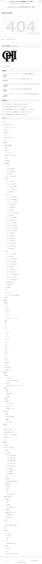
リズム (6, 305)
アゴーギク (7, 313)
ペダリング (7, 344)
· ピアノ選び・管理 (8, 377)
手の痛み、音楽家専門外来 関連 (11, 525)
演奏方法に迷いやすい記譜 (9, 432)
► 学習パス (5, 129)
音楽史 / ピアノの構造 (8, 429)
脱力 (5, 354)
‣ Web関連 (6, 545)
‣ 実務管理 (6, 411)
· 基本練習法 (7, 499)
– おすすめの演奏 (9, 468)
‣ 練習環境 (6, 388)
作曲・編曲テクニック (8, 437)
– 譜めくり (8, 489)
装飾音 (6, 346)
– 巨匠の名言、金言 (9, 517)
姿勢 (5, 357)
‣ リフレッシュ (6, 551)
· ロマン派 (7, 194)
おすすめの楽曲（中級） (11, 463)
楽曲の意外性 (7, 160)
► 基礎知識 (5, 424)
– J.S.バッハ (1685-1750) (10, 171)
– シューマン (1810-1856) (10, 207)
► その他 (4, 527)
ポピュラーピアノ (8, 292)
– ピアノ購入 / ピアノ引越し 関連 (12, 380)
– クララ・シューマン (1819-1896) (12, 212)
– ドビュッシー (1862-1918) (11, 253)
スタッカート (7, 339)
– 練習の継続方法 (9, 514)
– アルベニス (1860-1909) (10, 238)
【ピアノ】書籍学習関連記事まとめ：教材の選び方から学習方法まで (14, 114)
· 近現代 (6, 251)
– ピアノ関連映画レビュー (11, 473)
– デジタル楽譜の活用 (10, 494)
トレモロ (6, 333)
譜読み (6, 147)
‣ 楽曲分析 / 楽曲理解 (7, 145)
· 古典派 (6, 178)
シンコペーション (8, 331)
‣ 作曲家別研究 (6, 163)
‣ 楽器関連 (6, 375)
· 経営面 (6, 414)
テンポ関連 (7, 310)
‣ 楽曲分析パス (6, 132)
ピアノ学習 (4, 121)
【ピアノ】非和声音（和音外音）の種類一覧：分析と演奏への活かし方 (15, 106)
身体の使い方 (7, 362)
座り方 (6, 359)
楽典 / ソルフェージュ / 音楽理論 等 (10, 434)
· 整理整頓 (7, 419)
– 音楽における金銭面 (10, 416)
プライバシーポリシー (21, 560)
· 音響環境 (7, 390)
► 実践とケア (5, 442)
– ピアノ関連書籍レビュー (11, 470)
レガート (6, 341)
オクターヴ (7, 336)
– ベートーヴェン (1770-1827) (11, 186)
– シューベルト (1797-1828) (11, 196)
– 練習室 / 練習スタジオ (10, 393)
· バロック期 (7, 165)
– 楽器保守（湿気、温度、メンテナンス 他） (14, 385)
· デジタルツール (8, 406)
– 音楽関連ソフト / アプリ (10, 408)
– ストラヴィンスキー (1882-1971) (12, 274)
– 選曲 (7, 476)
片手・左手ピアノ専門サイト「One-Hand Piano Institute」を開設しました (15, 104)
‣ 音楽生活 (6, 530)
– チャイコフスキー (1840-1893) (12, 227)
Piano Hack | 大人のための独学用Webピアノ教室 (21, 1)
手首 (5, 326)
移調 (4, 439)
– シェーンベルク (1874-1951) (11, 264)
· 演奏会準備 (7, 478)
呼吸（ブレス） (8, 364)
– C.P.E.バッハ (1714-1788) (11, 176)
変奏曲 (6, 297)
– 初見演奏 (8, 504)
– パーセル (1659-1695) (10, 168)
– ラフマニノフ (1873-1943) (11, 261)
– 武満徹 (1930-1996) (10, 282)
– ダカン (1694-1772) (10, 173)
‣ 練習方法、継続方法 (8, 496)
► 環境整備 (5, 372)
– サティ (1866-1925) (10, 256)
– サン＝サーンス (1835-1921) (11, 222)
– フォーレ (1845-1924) (10, 235)
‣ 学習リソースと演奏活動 (8, 447)
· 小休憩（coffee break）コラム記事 (11, 553)
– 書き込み (8, 486)
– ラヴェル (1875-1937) (10, 266)
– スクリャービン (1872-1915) (11, 258)
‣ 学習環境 (6, 398)
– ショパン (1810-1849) (10, 204)
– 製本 (7, 491)
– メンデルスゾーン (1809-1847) (12, 202)
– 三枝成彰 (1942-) (9, 284)
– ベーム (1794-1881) (10, 191)
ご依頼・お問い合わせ (34, 560)
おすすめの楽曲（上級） (11, 465)
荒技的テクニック (8, 370)
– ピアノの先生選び (9, 403)
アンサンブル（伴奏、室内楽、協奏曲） (12, 295)
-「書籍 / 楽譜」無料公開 (10, 543)
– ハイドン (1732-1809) (10, 181)
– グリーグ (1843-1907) (10, 233)
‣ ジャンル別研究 (7, 287)
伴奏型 (6, 158)
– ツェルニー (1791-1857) (10, 189)
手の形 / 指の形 (7, 367)
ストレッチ (7, 522)
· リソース (7, 540)
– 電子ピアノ (8, 383)
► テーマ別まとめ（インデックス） (9, 127)
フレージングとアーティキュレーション (12, 318)
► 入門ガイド (5, 134)
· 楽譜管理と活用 (8, 483)
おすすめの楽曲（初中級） (12, 460)
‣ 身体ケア (6, 520)
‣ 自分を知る (6, 445)
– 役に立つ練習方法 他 (10, 507)
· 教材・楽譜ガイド (8, 452)
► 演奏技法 (5, 300)
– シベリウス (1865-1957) (10, 240)
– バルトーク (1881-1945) (10, 271)
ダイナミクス (7, 315)
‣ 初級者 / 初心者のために (8, 137)
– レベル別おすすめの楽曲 (11, 455)
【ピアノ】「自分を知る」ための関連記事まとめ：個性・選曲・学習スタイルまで (17, 111)
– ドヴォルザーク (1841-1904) (11, 230)
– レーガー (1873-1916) (10, 248)
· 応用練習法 (7, 509)
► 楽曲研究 (5, 142)
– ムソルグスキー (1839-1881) (11, 225)
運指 (5, 323)
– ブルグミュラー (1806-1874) (11, 199)
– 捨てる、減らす (9, 421)
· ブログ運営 (7, 548)
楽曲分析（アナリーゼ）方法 (10, 155)
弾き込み (6, 150)
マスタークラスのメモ (9, 152)
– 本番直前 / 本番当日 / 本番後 (11, 481)
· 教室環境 (7, 401)
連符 (5, 308)
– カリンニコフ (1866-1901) (11, 243)
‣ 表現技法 (6, 302)
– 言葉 (7, 538)
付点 (5, 328)
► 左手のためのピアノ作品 (8, 124)
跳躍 (5, 349)
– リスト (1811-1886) (9, 209)
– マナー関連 (8, 535)
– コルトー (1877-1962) (10, 269)
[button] (39, 66)
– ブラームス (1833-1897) (10, 220)
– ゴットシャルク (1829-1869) (11, 217)
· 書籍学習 (7, 450)
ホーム (7, 560)
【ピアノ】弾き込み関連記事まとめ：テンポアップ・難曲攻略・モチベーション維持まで (18, 109)
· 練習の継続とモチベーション (10, 512)
